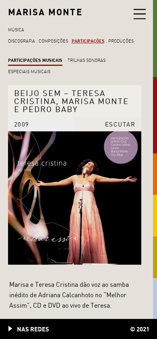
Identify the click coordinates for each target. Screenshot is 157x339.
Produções (121, 41)
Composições (53, 41)
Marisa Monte (45, 11)
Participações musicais (35, 60)
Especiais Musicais (29, 71)
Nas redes (33, 329)
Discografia (21, 41)
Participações (88, 40)
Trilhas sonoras (86, 60)
